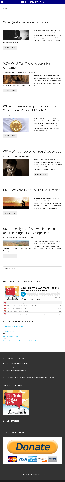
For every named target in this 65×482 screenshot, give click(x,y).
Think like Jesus (8, 331)
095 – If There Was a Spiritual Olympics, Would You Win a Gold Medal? (29, 108)
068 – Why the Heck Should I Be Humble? (31, 190)
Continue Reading (10, 48)
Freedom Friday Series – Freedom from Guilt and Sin (20, 341)
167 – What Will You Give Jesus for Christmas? (26, 65)
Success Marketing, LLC (34, 476)
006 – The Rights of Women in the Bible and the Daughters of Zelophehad (30, 231)
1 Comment (26, 156)
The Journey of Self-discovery (13, 326)
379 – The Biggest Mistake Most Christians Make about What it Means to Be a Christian (28, 378)
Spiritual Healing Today (11, 336)
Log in (44, 476)
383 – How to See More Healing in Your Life (15, 364)
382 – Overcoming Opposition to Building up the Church (19, 367)
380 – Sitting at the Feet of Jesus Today (14, 374)
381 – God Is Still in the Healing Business (14, 371)
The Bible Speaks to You (38, 474)
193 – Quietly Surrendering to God (26, 22)
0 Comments (27, 27)
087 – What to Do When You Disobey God (32, 151)
